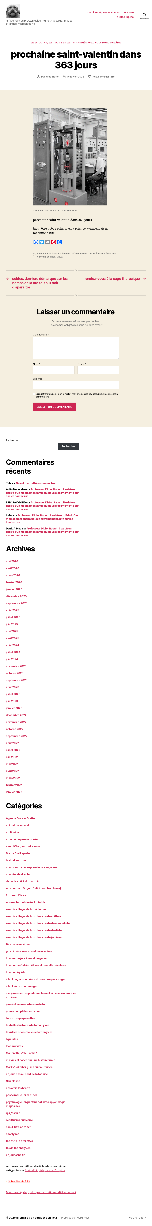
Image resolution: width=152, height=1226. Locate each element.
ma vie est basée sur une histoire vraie (30, 1060)
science (51, 256)
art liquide (12, 832)
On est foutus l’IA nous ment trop (36, 483)
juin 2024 (12, 659)
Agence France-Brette (20, 818)
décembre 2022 (16, 715)
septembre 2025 (16, 603)
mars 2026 (13, 575)
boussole (128, 12)
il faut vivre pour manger (22, 986)
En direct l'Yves (16, 895)
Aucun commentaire (103, 76)
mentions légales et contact (103, 12)
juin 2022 (12, 757)
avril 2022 (12, 771)
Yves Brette (51, 76)
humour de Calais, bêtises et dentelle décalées (36, 965)
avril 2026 (12, 568)
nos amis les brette (18, 1088)
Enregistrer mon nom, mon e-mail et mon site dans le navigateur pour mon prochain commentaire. (77, 395)
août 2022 (12, 743)
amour (40, 253)
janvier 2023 (14, 708)
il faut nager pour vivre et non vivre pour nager (36, 979)
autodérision (52, 253)
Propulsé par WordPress (75, 1217)
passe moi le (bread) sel (21, 1095)
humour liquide (15, 972)
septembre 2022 (16, 736)
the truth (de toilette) (19, 1141)
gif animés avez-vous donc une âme (97, 42)
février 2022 (14, 785)
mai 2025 (12, 631)
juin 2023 (12, 701)
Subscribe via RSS (19, 1181)
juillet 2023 (13, 694)
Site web (37, 378)
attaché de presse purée (22, 839)
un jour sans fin (15, 1155)
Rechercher (12, 440)
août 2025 (12, 610)
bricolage (65, 253)
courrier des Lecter (18, 874)
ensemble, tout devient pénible (25, 902)
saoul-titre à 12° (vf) (18, 1127)
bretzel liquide (125, 16)
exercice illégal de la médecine (26, 909)
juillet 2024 (13, 652)
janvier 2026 (14, 589)
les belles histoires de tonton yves (27, 1025)
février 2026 (14, 582)
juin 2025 (12, 624)
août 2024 (12, 645)
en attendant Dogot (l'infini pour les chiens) (33, 888)
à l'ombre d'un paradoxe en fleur (36, 1217)
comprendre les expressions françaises (31, 867)
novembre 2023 (16, 666)
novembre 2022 (16, 722)
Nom (36, 364)
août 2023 (12, 687)
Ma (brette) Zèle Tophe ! (21, 1053)
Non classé (13, 1081)
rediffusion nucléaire (19, 1120)
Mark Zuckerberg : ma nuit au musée (29, 1067)
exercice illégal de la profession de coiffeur (33, 916)
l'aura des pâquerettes (20, 1018)
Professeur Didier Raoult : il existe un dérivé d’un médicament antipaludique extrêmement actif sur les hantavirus (42, 493)
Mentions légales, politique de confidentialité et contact (41, 1192)
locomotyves (14, 1046)
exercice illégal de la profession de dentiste (34, 930)
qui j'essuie (13, 1113)
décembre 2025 (16, 596)
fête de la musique (18, 944)
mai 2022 (12, 764)
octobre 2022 (14, 729)
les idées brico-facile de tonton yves (29, 1032)
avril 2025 (12, 638)
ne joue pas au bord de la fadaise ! (27, 1074)
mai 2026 (12, 561)
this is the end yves (18, 1148)
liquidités (12, 1039)
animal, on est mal (17, 825)
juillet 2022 (13, 750)
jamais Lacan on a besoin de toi (26, 1004)
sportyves (12, 1134)
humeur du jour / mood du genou (27, 958)
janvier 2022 (14, 792)
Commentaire (41, 334)
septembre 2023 (16, 680)
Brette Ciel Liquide (18, 853)
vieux (60, 256)
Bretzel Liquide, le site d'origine (45, 1170)
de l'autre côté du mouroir (22, 881)
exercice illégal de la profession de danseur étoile (37, 923)
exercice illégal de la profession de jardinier (34, 937)
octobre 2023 (14, 673)
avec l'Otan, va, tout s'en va (50, 42)
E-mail (81, 364)
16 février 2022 (75, 76)
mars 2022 (13, 778)
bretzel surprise (16, 860)
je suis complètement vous (23, 1011)
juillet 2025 (13, 617)
